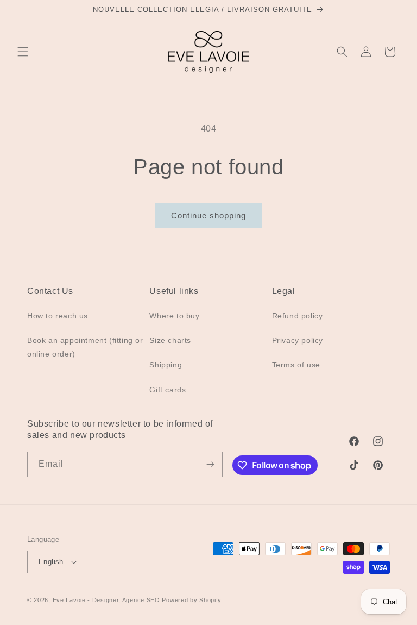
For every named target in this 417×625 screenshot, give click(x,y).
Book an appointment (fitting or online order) (85, 347)
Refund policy (297, 315)
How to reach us (57, 315)
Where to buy (174, 315)
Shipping (165, 364)
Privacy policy (297, 340)
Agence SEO (141, 600)
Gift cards (167, 389)
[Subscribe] (210, 464)
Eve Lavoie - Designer (86, 600)
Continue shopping (208, 215)
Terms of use (296, 364)
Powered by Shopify (192, 600)
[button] (23, 52)
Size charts (170, 340)
